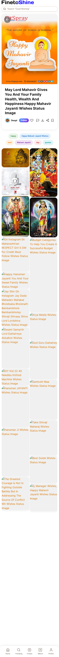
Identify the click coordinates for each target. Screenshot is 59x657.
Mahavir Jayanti (24, 142)
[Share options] (25, 152)
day (37, 142)
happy (13, 136)
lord (9, 142)
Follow (24, 120)
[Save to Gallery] (25, 157)
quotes (48, 142)
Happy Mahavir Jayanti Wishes (35, 136)
